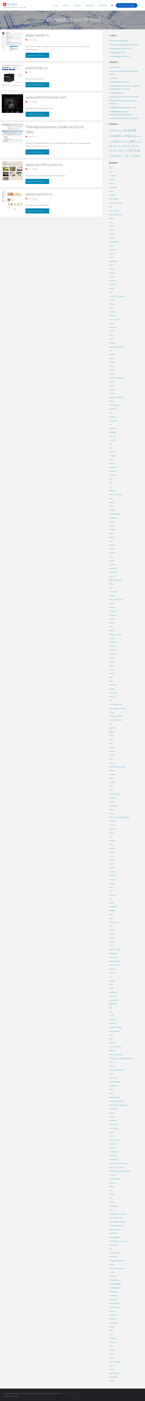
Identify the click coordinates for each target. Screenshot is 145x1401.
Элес (111, 1346)
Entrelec (112, 354)
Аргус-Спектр (114, 965)
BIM (110, 131)
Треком (112, 1311)
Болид (111, 980)
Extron (111, 382)
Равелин (112, 1183)
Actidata (112, 176)
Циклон (112, 1327)
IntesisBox (113, 467)
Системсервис (114, 1237)
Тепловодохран (115, 1288)
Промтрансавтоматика (118, 1163)
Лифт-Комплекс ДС (116, 1070)
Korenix (112, 529)
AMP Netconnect (115, 203)
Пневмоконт (114, 1152)
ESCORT (112, 362)
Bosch (111, 246)
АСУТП (111, 142)
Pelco (111, 627)
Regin (111, 665)
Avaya (111, 218)
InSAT (111, 459)
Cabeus (112, 253)
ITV (110, 487)
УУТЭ (130, 156)
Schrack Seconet (115, 720)
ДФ (115, 146)
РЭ (123, 151)
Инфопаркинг (114, 1031)
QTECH (112, 658)
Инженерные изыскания (118, 41)
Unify (111, 844)
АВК (125, 130)
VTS (110, 899)
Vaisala (111, 852)
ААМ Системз (114, 949)
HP (110, 424)
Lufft (111, 557)
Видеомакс (113, 992)
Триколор (113, 1315)
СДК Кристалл (114, 1229)
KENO (111, 506)
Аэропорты (113, 78)
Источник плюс (115, 1047)
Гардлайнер (113, 1000)
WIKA (111, 914)
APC (110, 207)
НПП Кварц (113, 1128)
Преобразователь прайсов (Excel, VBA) (55, 129)
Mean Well (113, 568)
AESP (111, 191)
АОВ (134, 130)
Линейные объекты (117, 93)
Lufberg (112, 553)
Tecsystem (113, 805)
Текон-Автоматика (116, 1268)
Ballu (111, 226)
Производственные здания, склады (123, 107)
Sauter (111, 712)
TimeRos (112, 821)
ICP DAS (112, 440)
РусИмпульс (114, 1206)
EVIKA (111, 374)
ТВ (118, 156)
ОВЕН (111, 1132)
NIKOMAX (113, 592)
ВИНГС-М (113, 996)
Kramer (112, 537)
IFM (110, 448)
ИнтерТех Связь (115, 1027)
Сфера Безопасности (117, 1260)
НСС (133, 146)
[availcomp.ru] (12, 75)
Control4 (112, 281)
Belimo (111, 234)
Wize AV (112, 930)
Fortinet (112, 393)
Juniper (111, 502)
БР (127, 142)
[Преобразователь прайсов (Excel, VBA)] (12, 133)
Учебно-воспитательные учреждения (124, 118)
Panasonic (113, 615)
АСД (127, 136)
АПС (118, 136)
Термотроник (114, 1303)
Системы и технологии (118, 1241)
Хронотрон (113, 1323)
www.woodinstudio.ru (44, 164)
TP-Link (112, 825)
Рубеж (111, 1202)
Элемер (112, 1342)
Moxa (111, 584)
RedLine (112, 662)
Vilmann (112, 883)
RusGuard (113, 693)
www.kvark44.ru (39, 193)
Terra (111, 813)
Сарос (111, 1210)
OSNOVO (112, 611)
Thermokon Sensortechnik (119, 817)
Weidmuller (113, 907)
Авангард (112, 953)
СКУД (136, 150)
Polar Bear (113, 642)
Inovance (112, 455)
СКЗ (125, 151)
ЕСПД (118, 146)
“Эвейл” (41, 79)
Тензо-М (112, 1276)
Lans (111, 541)
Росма (111, 1194)
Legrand (112, 545)
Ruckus (112, 689)
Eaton (111, 339)
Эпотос (112, 1369)
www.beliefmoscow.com (46, 97)
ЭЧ (140, 156)
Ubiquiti (112, 840)
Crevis (111, 288)
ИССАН (112, 1043)
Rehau (111, 669)
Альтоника (113, 957)
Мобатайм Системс (117, 1101)
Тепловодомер (115, 1284)
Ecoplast (112, 343)
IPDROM (112, 471)
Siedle (111, 747)
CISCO (111, 269)
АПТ (123, 136)
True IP (112, 833)
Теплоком (113, 1291)
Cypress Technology (116, 296)
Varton (111, 860)
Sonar (111, 778)
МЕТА (111, 1089)
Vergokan (112, 872)
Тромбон (112, 1319)
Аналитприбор (115, 961)
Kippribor (112, 518)
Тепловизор (114, 1280)
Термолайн (113, 1299)
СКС (129, 150)
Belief (51, 108)
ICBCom (112, 436)
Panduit (112, 619)
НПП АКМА (113, 1124)
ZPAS (111, 942)
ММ (128, 146)
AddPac (112, 183)
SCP (110, 724)
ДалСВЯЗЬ (113, 1004)
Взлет (111, 988)
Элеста (112, 1350)
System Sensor (114, 794)
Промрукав (113, 1159)
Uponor (112, 848)
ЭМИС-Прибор (115, 1362)
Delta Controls (114, 319)
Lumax (111, 561)
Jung (110, 498)
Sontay (111, 782)
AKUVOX (112, 195)
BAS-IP (111, 230)
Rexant (111, 673)
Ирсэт (111, 1035)
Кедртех (112, 1050)
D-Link (111, 300)
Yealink (111, 938)
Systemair (112, 798)
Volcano (112, 895)
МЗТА (111, 1093)
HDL (111, 413)
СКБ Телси (113, 1245)
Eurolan (112, 370)
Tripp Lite (112, 829)
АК (128, 130)
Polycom (112, 646)
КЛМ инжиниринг (116, 1054)
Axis (110, 222)
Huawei (112, 428)
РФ (119, 150)
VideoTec (112, 879)
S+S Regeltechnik (115, 704)
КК (121, 146)
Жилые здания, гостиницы (119, 82)
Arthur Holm (113, 211)
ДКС (110, 1008)
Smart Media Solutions (117, 767)
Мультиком (113, 1109)
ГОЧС (139, 142)
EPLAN (115, 130)
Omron (111, 603)
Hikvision (112, 417)
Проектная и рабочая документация (123, 44)
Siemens (112, 751)
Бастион (112, 973)
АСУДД (139, 136)
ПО (29, 40)
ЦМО (111, 1330)
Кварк (46, 205)
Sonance (112, 774)
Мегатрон (113, 1085)
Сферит (112, 1264)
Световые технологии (117, 1214)
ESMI (111, 366)
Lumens (112, 564)
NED (111, 588)
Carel (111, 257)
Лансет (112, 1066)
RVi (110, 700)
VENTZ (111, 868)
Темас (111, 1272)
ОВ (137, 146)
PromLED (112, 654)
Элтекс (111, 1354)
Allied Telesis (114, 199)
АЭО (124, 142)
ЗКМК (111, 1015)
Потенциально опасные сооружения (123, 97)
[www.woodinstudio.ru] (12, 170)
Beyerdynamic (114, 242)
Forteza (112, 389)
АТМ (116, 141)
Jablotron (112, 490)
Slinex (111, 763)
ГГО (136, 142)
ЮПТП (111, 1381)
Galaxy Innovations (116, 397)
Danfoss (112, 312)
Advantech (113, 187)
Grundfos (112, 409)
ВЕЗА (111, 984)
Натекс (112, 1116)
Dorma (111, 331)
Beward (112, 238)
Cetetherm (113, 261)
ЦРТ (110, 1334)
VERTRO (112, 875)
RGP (111, 677)
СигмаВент (113, 1233)
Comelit (112, 273)
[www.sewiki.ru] (12, 41)
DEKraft (112, 315)
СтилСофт (113, 1256)
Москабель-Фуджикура (118, 1105)
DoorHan (112, 327)
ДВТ (111, 146)
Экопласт (112, 1338)
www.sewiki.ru (37, 35)
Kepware (112, 510)
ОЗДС (111, 151)
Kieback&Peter (114, 514)
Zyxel (111, 945)
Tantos (111, 802)
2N (110, 168)
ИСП (111, 1039)
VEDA (111, 864)
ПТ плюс (112, 1175)
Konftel (112, 525)
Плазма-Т (113, 1144)
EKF (110, 351)
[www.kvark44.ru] (12, 200)
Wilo (110, 918)
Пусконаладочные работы (119, 56)
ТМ (124, 156)
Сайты (34, 40)
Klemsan (112, 522)
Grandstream (114, 405)
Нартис (112, 1113)
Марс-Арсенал (115, 1081)
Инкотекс (113, 1019)
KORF (111, 533)
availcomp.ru (36, 67)
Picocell (112, 638)
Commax (112, 277)
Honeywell (113, 421)
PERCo (111, 630)
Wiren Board (114, 922)
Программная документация (120, 48)
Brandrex (112, 249)
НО (131, 146)
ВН (133, 141)
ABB (111, 172)
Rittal (111, 681)
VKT (110, 891)
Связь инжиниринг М (117, 1222)
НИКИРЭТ (113, 1120)
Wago (111, 903)
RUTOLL (112, 697)
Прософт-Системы (116, 1167)
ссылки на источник (68, 1393)
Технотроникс (114, 1307)
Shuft (111, 735)
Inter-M (112, 463)
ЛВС (124, 146)
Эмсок (111, 1365)
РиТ (110, 1190)
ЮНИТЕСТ (113, 1377)
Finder (111, 386)
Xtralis (111, 934)
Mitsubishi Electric (116, 580)
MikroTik (112, 576)
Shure (111, 739)
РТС (110, 1198)
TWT (111, 837)
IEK (110, 444)
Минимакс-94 (114, 1097)
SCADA (120, 131)
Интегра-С (113, 1023)
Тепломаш (113, 1295)
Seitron (112, 732)
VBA (30, 136)
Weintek (112, 910)
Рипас (111, 1187)
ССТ (110, 1249)
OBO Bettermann (115, 599)
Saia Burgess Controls (117, 708)
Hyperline (112, 432)
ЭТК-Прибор (114, 1373)
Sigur (111, 759)
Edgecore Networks (116, 347)
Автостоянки (114, 67)
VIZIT (111, 887)
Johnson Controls (115, 494)
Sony (111, 786)
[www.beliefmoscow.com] (12, 103)
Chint (111, 265)
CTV (110, 292)
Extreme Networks (116, 378)
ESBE (111, 358)
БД (110, 977)
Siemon (112, 755)
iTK (110, 483)
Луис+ (111, 1074)
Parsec (111, 623)
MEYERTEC (113, 572)
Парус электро (114, 1140)
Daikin (111, 308)
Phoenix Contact (115, 634)
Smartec (112, 771)
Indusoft (112, 452)
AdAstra (112, 179)
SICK (111, 743)
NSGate (112, 596)
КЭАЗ (111, 1062)
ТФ (126, 156)
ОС (116, 150)
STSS (111, 790)
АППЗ (112, 136)
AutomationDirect (115, 214)
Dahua (111, 304)
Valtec (111, 856)
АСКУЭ (134, 136)
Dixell (111, 323)
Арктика (112, 969)
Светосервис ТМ (115, 1218)
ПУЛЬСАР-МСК (115, 1179)
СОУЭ (113, 156)
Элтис (111, 1358)
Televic (111, 809)
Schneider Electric (115, 716)
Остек (111, 1136)
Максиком (113, 1078)
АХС (120, 142)
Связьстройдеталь (116, 1225)
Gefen (111, 401)
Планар (112, 1148)
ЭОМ (135, 156)
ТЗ (121, 156)
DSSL (111, 335)
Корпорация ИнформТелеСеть (121, 1058)
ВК (129, 142)
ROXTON (112, 685)
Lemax (111, 549)
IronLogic (112, 475)
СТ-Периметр (114, 1253)
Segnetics (112, 728)
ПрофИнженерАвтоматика (119, 1171)
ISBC (111, 479)
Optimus (112, 607)
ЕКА (110, 1012)
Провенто (113, 1155)
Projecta (112, 650)
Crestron (112, 284)
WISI (111, 926)
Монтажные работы (117, 52)
